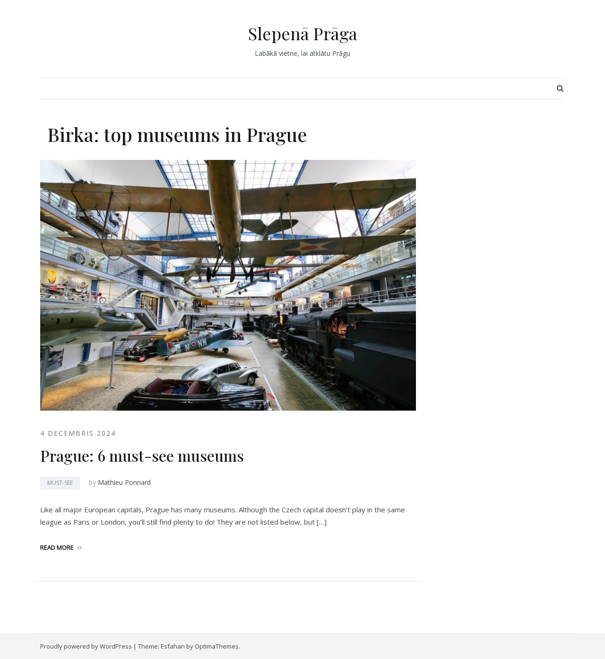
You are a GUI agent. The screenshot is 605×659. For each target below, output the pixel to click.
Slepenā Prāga (302, 33)
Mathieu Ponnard (124, 482)
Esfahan (173, 646)
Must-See (60, 483)
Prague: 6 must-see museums (142, 455)
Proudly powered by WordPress (86, 646)
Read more (57, 547)
